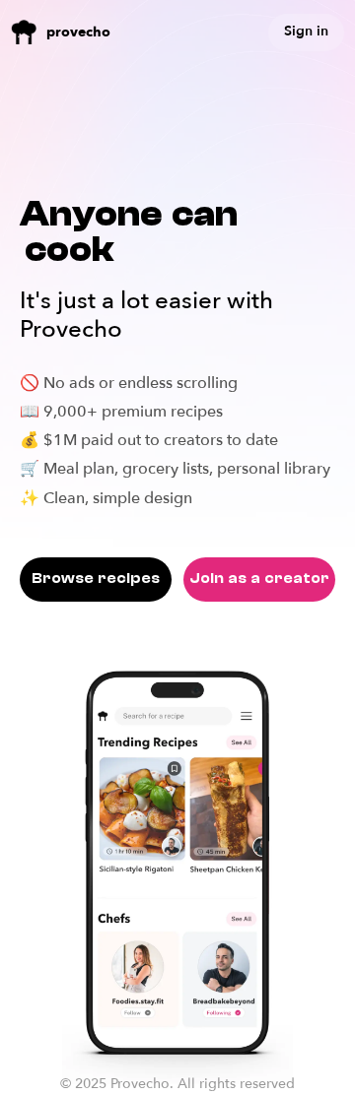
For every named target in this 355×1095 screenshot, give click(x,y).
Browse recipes (96, 578)
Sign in (306, 31)
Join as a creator (259, 578)
